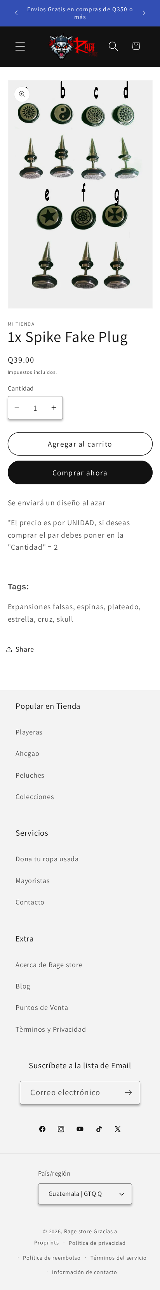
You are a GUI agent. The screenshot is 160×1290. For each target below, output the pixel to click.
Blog (23, 985)
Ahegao (28, 753)
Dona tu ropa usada (47, 858)
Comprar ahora (80, 473)
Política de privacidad (97, 1242)
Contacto (30, 901)
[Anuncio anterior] (16, 12)
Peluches (30, 775)
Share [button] (25, 649)
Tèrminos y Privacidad (51, 1029)
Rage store (78, 1231)
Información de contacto (84, 1272)
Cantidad (21, 388)
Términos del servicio (118, 1257)
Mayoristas (33, 880)
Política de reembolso (52, 1257)
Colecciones (35, 796)
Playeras (29, 731)
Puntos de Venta (42, 1007)
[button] (20, 46)
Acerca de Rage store (49, 964)
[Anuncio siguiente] (144, 12)
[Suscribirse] (129, 1092)
